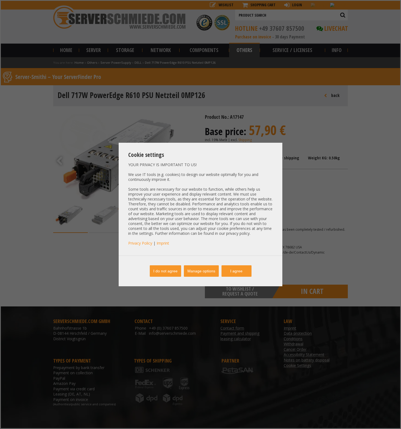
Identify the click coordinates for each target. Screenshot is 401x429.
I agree (236, 271)
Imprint (163, 243)
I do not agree (165, 271)
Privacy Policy (140, 243)
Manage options (201, 271)
